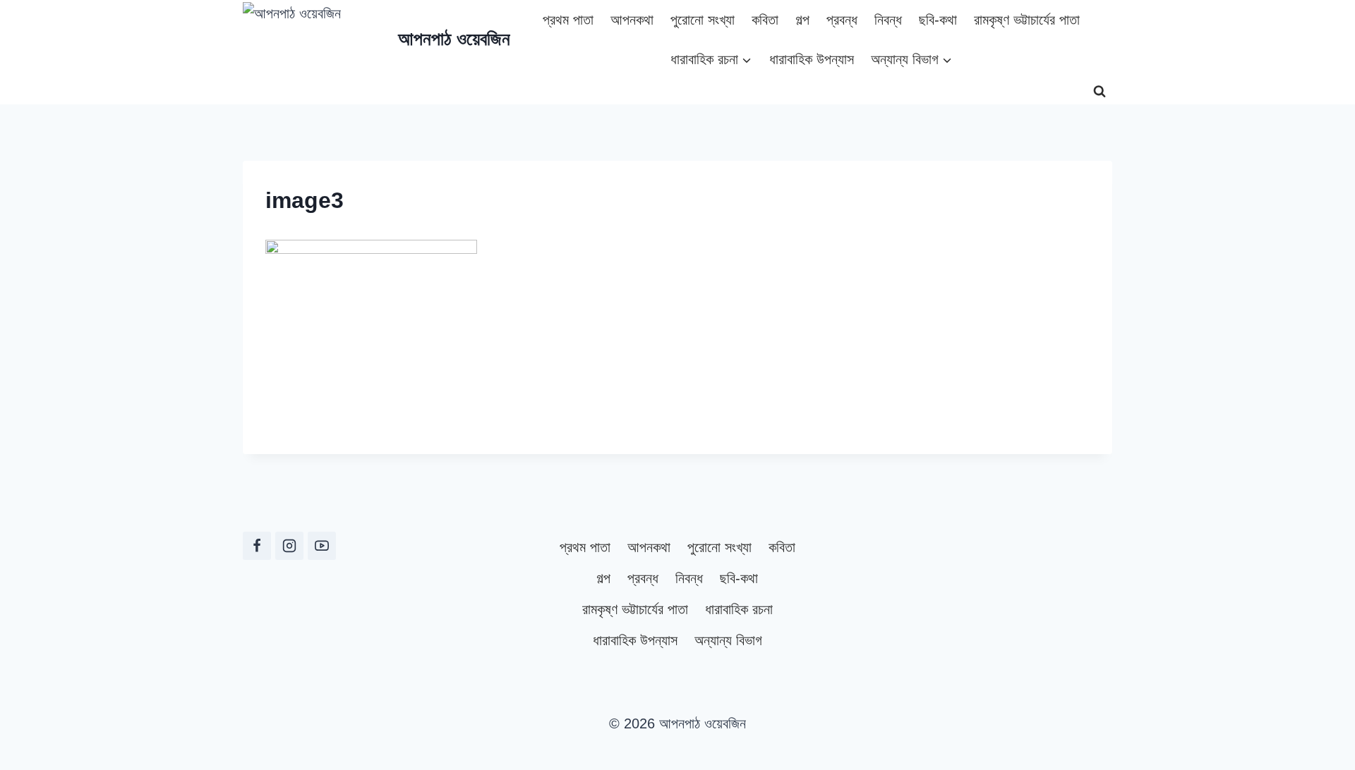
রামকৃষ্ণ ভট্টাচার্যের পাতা (1027, 20)
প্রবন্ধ (841, 20)
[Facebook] (257, 546)
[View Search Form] (1099, 91)
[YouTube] (322, 546)
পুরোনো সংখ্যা (702, 20)
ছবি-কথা (938, 20)
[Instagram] (289, 546)
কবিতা (765, 20)
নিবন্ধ (888, 20)
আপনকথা (632, 20)
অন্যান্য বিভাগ (728, 640)
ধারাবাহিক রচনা (739, 609)
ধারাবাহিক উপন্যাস (811, 59)
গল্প (802, 20)
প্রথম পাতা (568, 20)
